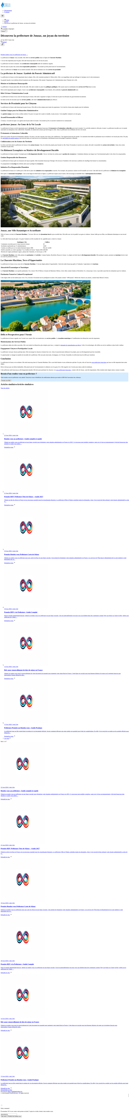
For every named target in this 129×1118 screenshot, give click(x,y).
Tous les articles (5, 388)
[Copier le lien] (2, 44)
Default (3, 1090)
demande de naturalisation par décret (71, 345)
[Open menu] (2, 15)
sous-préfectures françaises (99, 362)
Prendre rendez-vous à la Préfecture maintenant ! (14, 1)
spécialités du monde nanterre (11, 138)
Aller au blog (8, 1090)
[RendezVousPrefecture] (6, 7)
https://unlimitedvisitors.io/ (15, 1091)
